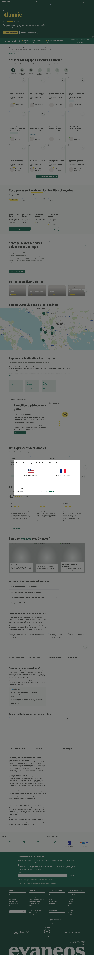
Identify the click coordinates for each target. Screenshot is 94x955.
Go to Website (50, 491)
